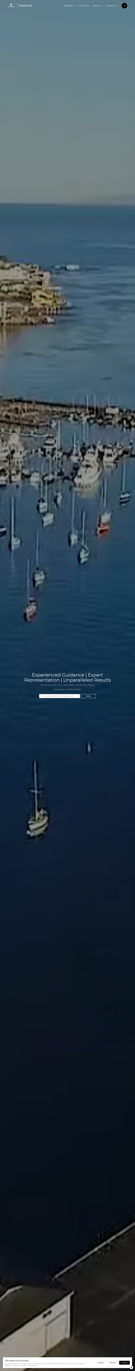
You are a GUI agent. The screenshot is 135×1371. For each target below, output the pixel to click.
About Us (96, 6)
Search (88, 696)
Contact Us (110, 6)
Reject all (101, 1362)
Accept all (125, 1362)
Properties (68, 6)
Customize (112, 1362)
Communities (83, 6)
